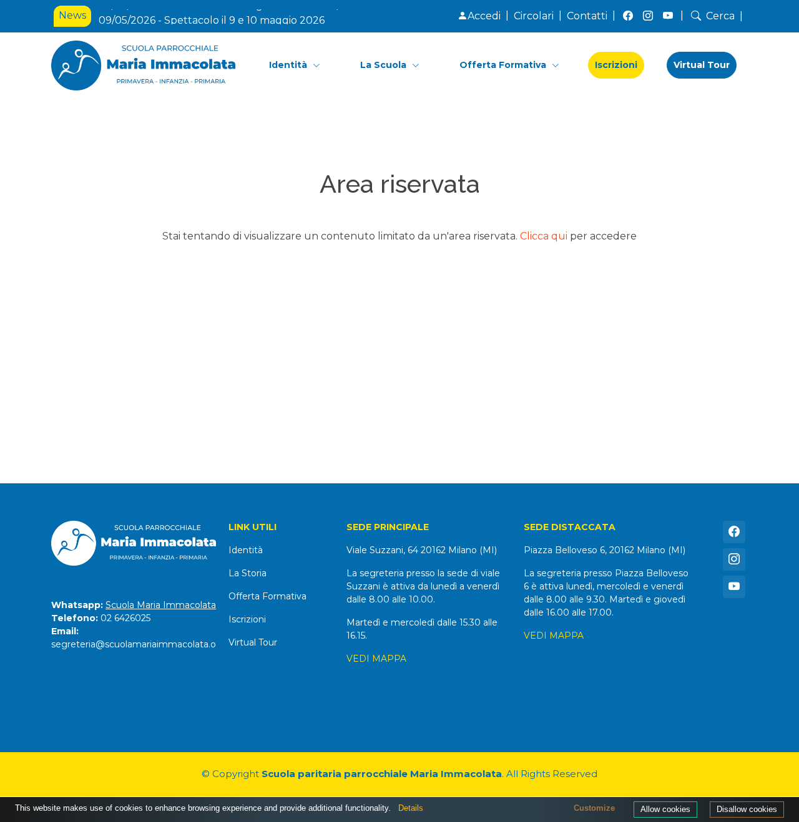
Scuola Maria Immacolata (160, 605)
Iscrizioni (616, 64)
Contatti (587, 16)
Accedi (484, 16)
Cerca (720, 16)
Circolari (534, 16)
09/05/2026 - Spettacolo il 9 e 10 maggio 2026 (212, 16)
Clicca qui (543, 236)
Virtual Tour (702, 64)
